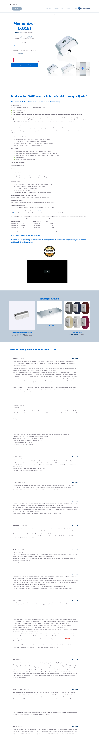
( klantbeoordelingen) (27, 32)
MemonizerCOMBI (36, 210)
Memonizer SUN (49, 326)
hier (14, 212)
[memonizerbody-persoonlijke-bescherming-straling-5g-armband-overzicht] (77, 315)
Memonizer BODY (77, 332)
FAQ (74, 218)
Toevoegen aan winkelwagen (24, 65)
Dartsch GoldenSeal (57, 240)
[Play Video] (47, 271)
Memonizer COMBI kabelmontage (22, 332)
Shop (47, 14)
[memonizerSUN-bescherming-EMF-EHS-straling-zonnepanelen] (49, 312)
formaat (24, 42)
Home (44, 14)
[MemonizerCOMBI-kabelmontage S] (22, 315)
